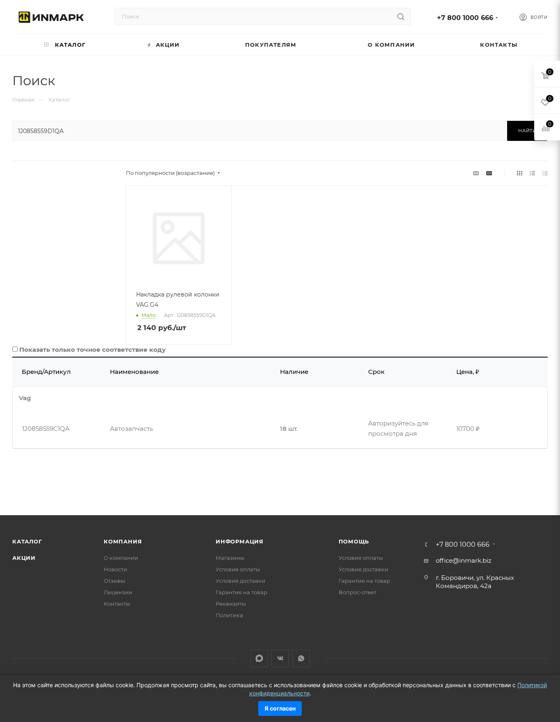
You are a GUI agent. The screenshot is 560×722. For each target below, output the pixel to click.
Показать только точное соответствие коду (92, 349)
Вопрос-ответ (357, 592)
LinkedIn (259, 658)
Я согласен (280, 708)
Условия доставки (240, 580)
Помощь (354, 541)
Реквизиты (231, 603)
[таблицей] (545, 173)
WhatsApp (301, 658)
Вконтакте (280, 658)
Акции (24, 558)
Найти (527, 131)
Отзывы (114, 580)
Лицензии (118, 592)
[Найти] (401, 16)
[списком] (532, 173)
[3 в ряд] (476, 173)
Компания (123, 541)
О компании (121, 558)
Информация (240, 541)
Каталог (27, 541)
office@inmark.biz (464, 560)
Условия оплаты (238, 569)
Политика (229, 615)
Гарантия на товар (241, 592)
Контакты (117, 603)
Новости (115, 569)
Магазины (230, 558)
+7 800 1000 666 (465, 18)
